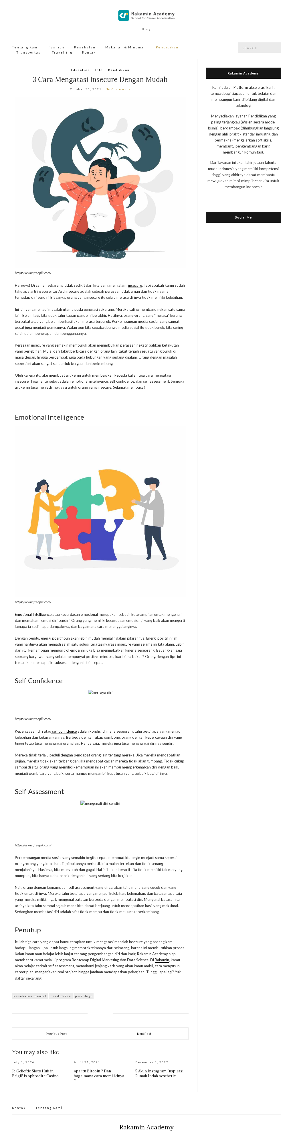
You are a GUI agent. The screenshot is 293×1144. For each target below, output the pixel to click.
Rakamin (162, 960)
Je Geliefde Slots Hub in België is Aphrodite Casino (35, 1073)
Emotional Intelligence (33, 614)
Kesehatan (85, 47)
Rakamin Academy (146, 1127)
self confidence (64, 731)
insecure (135, 285)
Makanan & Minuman (125, 47)
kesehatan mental (30, 996)
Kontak (89, 52)
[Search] (276, 47)
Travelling (62, 52)
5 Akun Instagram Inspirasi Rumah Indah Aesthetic (159, 1073)
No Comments (118, 89)
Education (80, 70)
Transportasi (29, 52)
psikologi (83, 996)
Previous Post (56, 1033)
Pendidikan (167, 47)
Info (99, 70)
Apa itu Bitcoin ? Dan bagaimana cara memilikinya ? (99, 1076)
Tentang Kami (25, 47)
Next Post (144, 1033)
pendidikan (60, 996)
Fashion (56, 47)
